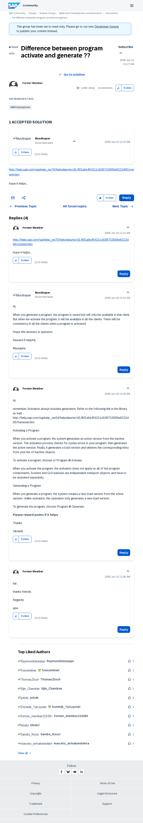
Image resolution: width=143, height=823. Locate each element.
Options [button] (120, 53)
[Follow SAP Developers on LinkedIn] (81, 771)
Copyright (36, 793)
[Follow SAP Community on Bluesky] (68, 771)
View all (23, 753)
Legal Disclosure (107, 793)
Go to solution (74, 74)
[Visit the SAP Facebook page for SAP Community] (61, 771)
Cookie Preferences (36, 814)
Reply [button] (126, 197)
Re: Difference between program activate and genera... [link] (40, 18)
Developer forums (107, 26)
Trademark (35, 803)
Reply (124, 273)
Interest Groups (48, 13)
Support (107, 803)
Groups (32, 13)
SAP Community (17, 13)
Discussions (111, 13)
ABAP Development (20, 107)
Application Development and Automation (80, 13)
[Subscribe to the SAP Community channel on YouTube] (74, 771)
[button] (118, 88)
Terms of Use (107, 783)
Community (30, 5)
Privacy (35, 783)
